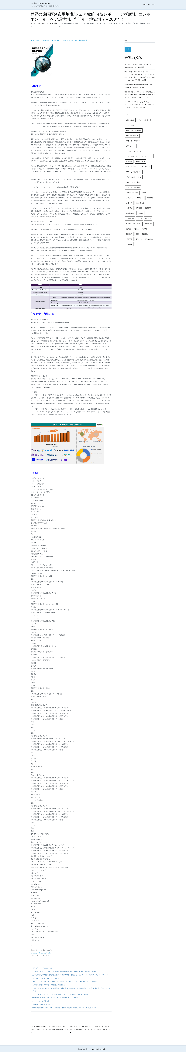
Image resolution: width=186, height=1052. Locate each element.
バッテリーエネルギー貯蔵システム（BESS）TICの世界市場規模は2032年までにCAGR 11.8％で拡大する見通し (139, 104)
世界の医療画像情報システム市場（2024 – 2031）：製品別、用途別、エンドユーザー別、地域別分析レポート (49, 1029)
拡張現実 (148, 208)
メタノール (130, 198)
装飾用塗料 (148, 223)
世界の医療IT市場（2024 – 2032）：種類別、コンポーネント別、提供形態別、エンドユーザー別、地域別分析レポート (90, 1027)
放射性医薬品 (130, 213)
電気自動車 (149, 239)
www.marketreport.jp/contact (41, 953)
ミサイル (145, 192)
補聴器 (128, 229)
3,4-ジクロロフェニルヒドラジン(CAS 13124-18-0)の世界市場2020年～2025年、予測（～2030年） (64, 971)
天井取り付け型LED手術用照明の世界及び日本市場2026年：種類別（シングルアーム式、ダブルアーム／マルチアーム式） (71, 975)
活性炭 (139, 218)
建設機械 (139, 208)
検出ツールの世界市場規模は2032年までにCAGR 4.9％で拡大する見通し (139, 65)
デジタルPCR (140, 161)
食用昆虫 (129, 244)
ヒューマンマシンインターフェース (138, 167)
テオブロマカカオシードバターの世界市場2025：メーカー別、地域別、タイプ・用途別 (60, 994)
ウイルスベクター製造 (133, 130)
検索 (126, 40)
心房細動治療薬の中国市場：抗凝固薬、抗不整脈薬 (48, 985)
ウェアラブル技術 (132, 136)
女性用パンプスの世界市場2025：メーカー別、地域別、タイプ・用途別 (55, 998)
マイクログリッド (132, 192)
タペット (129, 161)
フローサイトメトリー (133, 172)
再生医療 (150, 198)
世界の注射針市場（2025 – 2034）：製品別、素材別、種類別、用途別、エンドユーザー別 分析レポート (65, 1008)
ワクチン (140, 198)
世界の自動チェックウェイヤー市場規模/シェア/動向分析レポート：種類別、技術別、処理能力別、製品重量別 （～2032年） (140, 94)
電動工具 (129, 239)
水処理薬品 (130, 218)
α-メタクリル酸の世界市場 (40, 1001)
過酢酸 (144, 229)
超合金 (136, 229)
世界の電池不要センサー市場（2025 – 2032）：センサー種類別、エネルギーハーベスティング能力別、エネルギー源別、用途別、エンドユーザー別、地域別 (140, 76)
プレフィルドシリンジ (133, 177)
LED (139, 120)
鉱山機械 (145, 234)
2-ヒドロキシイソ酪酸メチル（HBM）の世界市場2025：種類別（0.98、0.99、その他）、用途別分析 (64, 981)
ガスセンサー (130, 146)
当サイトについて (149, 4)
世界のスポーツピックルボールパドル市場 (45, 978)
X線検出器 (147, 120)
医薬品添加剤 (140, 203)
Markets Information (40, 3)
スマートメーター (146, 156)
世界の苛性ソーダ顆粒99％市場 (42, 968)
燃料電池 (148, 218)
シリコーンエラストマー (134, 151)
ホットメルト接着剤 (133, 187)
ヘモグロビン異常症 (133, 182)
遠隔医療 (84, 40)
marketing (57, 40)
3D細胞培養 (130, 120)
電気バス (139, 239)
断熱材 (141, 213)
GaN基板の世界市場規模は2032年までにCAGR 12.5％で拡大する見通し (139, 86)
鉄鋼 (137, 234)
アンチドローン (131, 125)
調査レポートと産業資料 (41, 40)
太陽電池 (129, 208)
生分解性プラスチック (133, 223)
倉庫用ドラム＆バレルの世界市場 (42, 1004)
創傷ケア (129, 203)
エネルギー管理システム (134, 141)
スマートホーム (131, 156)
